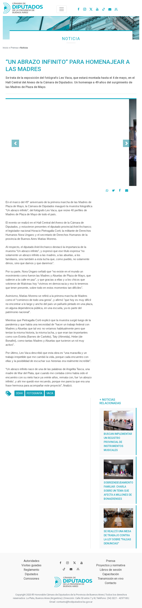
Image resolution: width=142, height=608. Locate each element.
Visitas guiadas (31, 565)
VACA (50, 393)
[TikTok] (103, 9)
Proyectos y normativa (110, 565)
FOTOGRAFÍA (35, 393)
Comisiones (31, 578)
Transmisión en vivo (111, 578)
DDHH (20, 393)
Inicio (6, 47)
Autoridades (31, 561)
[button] (15, 143)
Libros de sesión (111, 569)
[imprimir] (134, 190)
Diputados (31, 574)
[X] (91, 9)
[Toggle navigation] (61, 9)
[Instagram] (85, 9)
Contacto (110, 583)
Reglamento (31, 569)
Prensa (14, 47)
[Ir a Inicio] (23, 7)
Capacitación (110, 574)
